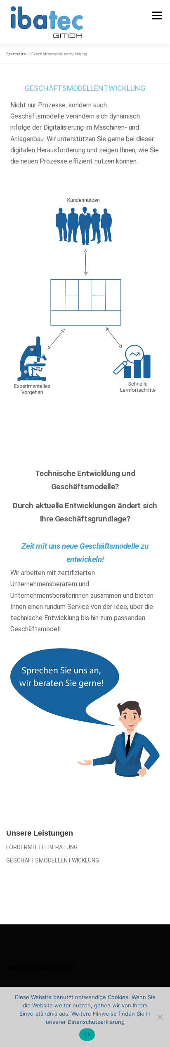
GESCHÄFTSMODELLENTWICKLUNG (52, 860)
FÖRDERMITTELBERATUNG (42, 847)
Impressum (22, 967)
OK (87, 1034)
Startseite (16, 54)
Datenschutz (56, 967)
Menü (156, 15)
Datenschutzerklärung (96, 1022)
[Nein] (160, 1017)
